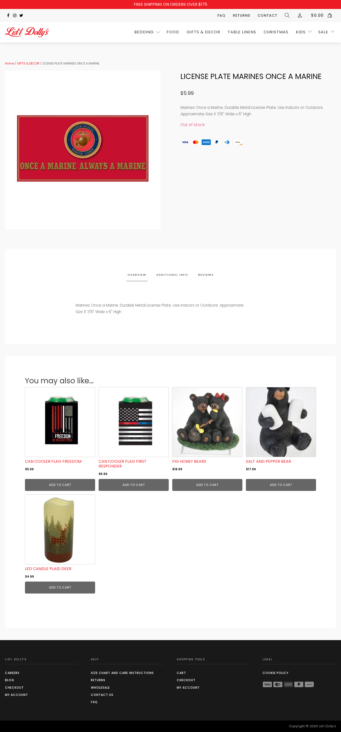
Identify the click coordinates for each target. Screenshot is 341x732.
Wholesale (100, 687)
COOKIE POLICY (276, 673)
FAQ (221, 15)
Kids (301, 32)
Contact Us (102, 695)
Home (9, 63)
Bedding (144, 32)
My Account (16, 695)
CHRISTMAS (276, 32)
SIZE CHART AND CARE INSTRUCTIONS (122, 673)
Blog (9, 680)
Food (173, 32)
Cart (181, 673)
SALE (323, 32)
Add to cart (60, 485)
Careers (12, 673)
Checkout (14, 687)
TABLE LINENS (242, 32)
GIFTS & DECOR (203, 32)
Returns (241, 15)
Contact (267, 15)
